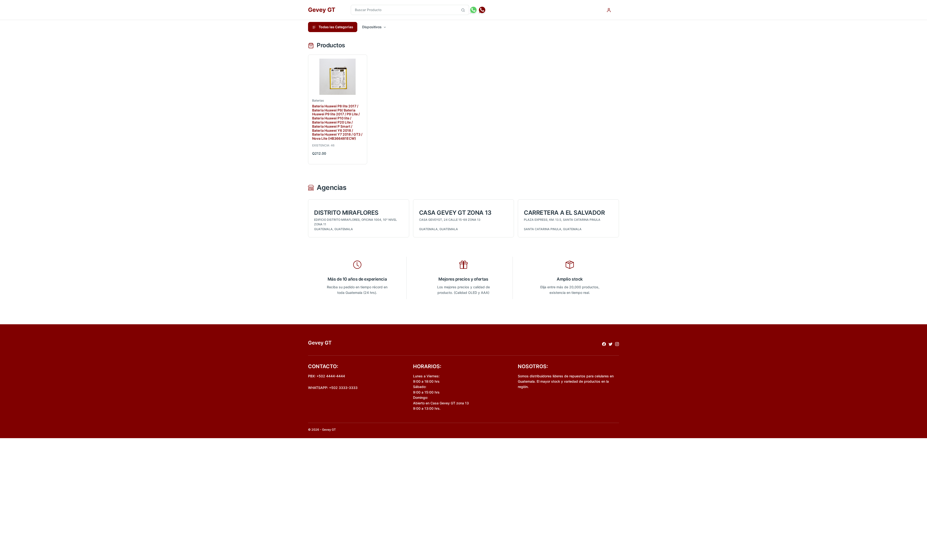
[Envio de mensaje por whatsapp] (473, 10)
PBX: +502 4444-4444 (326, 376)
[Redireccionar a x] (610, 344)
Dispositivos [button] (372, 27)
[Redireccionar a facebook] (604, 344)
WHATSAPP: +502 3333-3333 (333, 388)
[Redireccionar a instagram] (617, 344)
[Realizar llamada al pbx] (482, 10)
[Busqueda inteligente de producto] (463, 10)
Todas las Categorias (335, 27)
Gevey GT (321, 9)
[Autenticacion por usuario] (608, 10)
